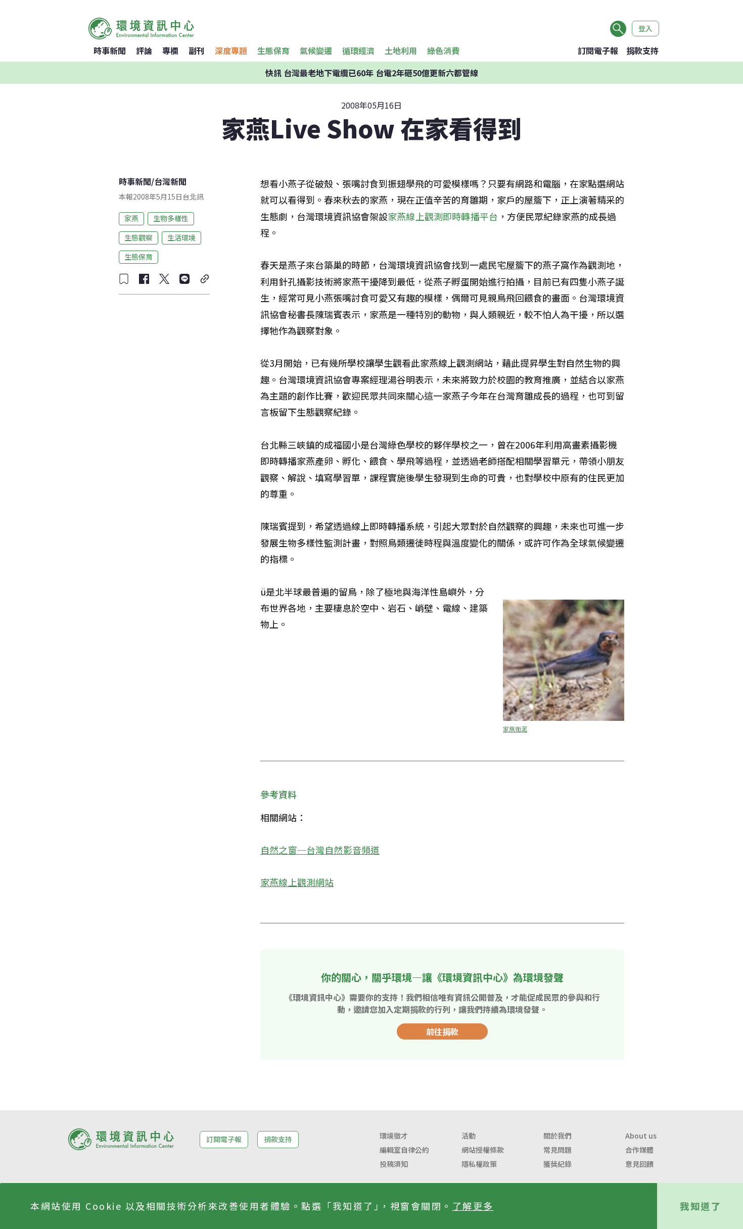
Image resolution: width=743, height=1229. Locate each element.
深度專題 (231, 50)
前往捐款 (442, 1031)
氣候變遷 (316, 50)
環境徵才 (394, 1135)
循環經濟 (358, 50)
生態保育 (273, 50)
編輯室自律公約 (404, 1150)
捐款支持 (642, 50)
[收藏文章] (124, 279)
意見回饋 (639, 1164)
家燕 (131, 218)
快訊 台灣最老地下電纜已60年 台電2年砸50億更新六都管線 (371, 73)
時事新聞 (110, 50)
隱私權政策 (479, 1164)
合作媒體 (639, 1150)
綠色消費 (443, 50)
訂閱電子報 (598, 50)
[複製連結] (205, 279)
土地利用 (401, 50)
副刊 (197, 50)
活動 (468, 1135)
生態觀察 (138, 237)
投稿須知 (394, 1164)
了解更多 (473, 1205)
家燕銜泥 (515, 728)
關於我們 (557, 1135)
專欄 (170, 50)
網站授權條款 (482, 1150)
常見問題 (557, 1150)
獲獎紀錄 (557, 1164)
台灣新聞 (170, 181)
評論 (144, 50)
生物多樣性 (171, 218)
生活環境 (181, 237)
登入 (645, 28)
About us (641, 1135)
